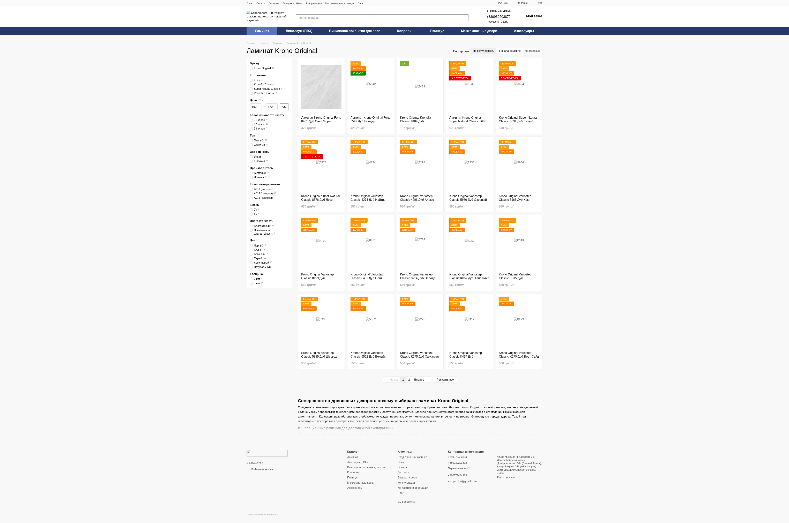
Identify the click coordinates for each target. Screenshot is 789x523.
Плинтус (437, 31)
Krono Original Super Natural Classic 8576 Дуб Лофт (320, 197)
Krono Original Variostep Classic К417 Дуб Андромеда (465, 356)
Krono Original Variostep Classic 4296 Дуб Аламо (417, 197)
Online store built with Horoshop (262, 514)
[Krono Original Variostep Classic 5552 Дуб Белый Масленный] (371, 322)
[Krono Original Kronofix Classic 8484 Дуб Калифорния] (420, 87)
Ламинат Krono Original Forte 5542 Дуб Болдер (370, 119)
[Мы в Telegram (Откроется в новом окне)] (373, 3)
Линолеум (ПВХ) (299, 31)
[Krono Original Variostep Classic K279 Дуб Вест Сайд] (519, 322)
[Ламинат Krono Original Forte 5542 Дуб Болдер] (371, 87)
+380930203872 (499, 16)
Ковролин (405, 31)
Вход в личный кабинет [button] (412, 457)
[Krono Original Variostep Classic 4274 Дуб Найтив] (371, 165)
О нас (250, 3)
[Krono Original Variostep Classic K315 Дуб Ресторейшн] (519, 244)
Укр (506, 3)
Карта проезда (506, 477)
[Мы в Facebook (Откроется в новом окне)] (368, 3)
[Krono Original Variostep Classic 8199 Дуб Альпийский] (321, 244)
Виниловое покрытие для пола (355, 31)
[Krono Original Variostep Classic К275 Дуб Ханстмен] (420, 322)
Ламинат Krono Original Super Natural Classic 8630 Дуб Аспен (467, 121)
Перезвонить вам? (497, 21)
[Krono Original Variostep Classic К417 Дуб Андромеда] (469, 322)
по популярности (483, 50)
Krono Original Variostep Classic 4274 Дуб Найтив (368, 197)
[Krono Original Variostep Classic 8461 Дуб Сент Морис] (371, 244)
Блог (360, 3)
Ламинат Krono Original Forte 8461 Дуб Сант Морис (321, 119)
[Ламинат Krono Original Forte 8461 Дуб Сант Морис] (321, 87)
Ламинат (262, 31)
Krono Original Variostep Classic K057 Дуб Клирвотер (469, 276)
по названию (532, 50)
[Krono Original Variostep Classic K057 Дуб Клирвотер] (469, 244)
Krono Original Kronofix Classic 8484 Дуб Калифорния (415, 121)
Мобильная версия (261, 469)
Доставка (274, 3)
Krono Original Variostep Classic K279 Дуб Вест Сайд (519, 354)
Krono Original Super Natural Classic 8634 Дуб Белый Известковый (518, 121)
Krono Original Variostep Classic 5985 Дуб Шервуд (319, 354)
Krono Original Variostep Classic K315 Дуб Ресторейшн (515, 278)
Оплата (260, 3)
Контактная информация (339, 3)
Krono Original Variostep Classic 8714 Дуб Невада (417, 276)
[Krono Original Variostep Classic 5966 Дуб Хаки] (519, 165)
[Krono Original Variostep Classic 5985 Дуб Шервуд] (321, 322)
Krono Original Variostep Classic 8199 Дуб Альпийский (317, 278)
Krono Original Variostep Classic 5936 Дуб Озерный (468, 197)
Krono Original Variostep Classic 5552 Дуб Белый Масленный (368, 356)
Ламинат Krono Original (464, 407)
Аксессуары (524, 31)
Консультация (314, 3)
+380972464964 (499, 11)
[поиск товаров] (465, 17)
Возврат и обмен (292, 3)
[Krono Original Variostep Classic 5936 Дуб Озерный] (469, 165)
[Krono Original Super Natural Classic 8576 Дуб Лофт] (321, 165)
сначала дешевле (509, 50)
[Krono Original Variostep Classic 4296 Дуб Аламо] (420, 165)
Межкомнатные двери (479, 31)
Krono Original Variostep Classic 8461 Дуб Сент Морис (367, 278)
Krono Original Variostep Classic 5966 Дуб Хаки (515, 197)
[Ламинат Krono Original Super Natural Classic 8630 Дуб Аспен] (469, 87)
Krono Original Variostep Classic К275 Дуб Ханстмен (419, 354)
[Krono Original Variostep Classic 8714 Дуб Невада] (420, 244)
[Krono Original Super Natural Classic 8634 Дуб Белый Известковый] (519, 87)
